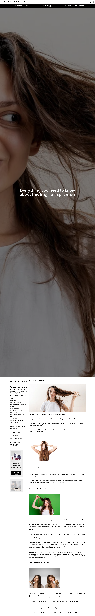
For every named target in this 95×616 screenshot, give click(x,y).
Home (14, 5)
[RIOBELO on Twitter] (13, 1)
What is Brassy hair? (16, 410)
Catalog (69, 5)
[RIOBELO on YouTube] (15, 2)
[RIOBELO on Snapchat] (17, 2)
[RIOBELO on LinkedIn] (6, 2)
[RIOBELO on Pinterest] (4, 2)
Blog (65, 5)
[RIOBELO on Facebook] (2, 2)
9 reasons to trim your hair (17, 438)
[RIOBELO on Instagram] (10, 2)
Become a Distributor (78, 5)
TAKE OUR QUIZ (16, 473)
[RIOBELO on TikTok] (8, 2)
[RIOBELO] (47, 5)
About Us (27, 5)
